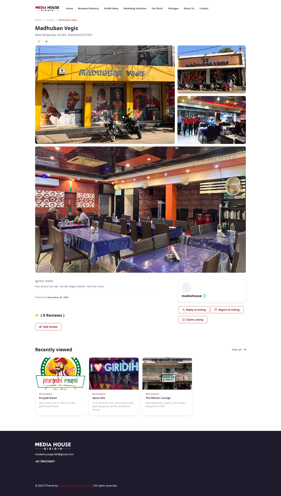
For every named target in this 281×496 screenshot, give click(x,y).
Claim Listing (194, 319)
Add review (49, 327)
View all (237, 349)
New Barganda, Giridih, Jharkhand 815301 (64, 35)
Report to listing (229, 310)
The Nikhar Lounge (158, 398)
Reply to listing (196, 310)
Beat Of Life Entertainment (75, 485)
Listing (50, 19)
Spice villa (98, 398)
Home (38, 19)
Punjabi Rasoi (48, 398)
